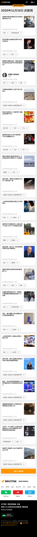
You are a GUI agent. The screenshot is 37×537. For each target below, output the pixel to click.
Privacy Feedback (6, 510)
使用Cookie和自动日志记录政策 (11, 507)
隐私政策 (25, 507)
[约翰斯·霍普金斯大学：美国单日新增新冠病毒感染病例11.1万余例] (29, 296)
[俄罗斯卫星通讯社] (6, 3)
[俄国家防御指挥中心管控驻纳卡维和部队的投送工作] (29, 409)
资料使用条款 (12, 504)
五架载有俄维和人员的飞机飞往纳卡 (12, 90)
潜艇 (21, 285)
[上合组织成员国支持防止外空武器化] (29, 206)
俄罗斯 (5, 172)
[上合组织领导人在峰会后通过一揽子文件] (29, 341)
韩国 (13, 285)
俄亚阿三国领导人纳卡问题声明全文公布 (12, 449)
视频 (4, 240)
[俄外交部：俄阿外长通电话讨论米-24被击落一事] (29, 184)
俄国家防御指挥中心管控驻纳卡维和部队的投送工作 (12, 405)
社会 (4, 307)
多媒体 (13, 240)
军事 (4, 285)
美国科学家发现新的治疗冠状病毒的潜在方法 (12, 17)
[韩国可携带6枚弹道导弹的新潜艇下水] (29, 274)
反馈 (18, 504)
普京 (13, 54)
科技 (4, 33)
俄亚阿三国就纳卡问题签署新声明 (12, 105)
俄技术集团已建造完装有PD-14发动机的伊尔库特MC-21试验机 (12, 157)
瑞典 (13, 83)
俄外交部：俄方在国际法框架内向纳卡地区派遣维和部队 (12, 359)
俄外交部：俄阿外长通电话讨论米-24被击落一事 (12, 179)
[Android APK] (7, 515)
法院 (21, 83)
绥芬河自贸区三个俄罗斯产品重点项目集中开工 (12, 113)
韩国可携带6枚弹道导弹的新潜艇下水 (12, 270)
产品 (23, 128)
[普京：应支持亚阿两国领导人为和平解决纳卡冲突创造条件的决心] (29, 386)
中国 (2, 487)
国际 (12, 487)
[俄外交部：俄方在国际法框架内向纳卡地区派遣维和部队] (29, 363)
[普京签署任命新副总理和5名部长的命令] (29, 44)
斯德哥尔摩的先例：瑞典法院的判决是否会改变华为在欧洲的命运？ (12, 62)
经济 (4, 83)
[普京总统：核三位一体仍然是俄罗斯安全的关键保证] (29, 251)
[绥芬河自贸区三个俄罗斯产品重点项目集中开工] (29, 117)
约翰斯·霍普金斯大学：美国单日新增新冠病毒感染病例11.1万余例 (12, 293)
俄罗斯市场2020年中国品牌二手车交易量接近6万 (12, 135)
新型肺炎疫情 (15, 33)
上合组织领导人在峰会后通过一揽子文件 (12, 337)
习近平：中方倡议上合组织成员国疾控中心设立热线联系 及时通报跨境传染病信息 (12, 428)
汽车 (23, 149)
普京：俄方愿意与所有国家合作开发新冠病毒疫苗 (12, 314)
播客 (34, 487)
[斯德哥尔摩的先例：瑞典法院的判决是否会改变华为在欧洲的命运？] (29, 66)
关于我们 (4, 504)
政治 (4, 54)
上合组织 (14, 217)
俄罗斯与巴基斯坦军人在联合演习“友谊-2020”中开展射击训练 (12, 225)
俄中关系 (5, 128)
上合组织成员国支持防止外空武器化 (12, 202)
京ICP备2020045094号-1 (11, 523)
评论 (24, 487)
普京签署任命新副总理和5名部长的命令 (12, 40)
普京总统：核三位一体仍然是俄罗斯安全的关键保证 (12, 247)
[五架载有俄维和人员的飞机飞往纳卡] (29, 94)
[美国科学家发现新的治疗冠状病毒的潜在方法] (29, 21)
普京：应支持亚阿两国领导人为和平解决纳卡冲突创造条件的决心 (12, 383)
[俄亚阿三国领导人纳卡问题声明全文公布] (29, 453)
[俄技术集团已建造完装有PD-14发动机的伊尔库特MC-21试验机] (29, 161)
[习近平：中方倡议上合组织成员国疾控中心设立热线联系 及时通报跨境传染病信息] (29, 431)
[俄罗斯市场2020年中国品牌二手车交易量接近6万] (29, 139)
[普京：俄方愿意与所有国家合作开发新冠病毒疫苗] (29, 318)
